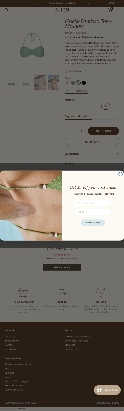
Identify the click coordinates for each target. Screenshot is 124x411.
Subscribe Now (93, 222)
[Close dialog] (121, 174)
